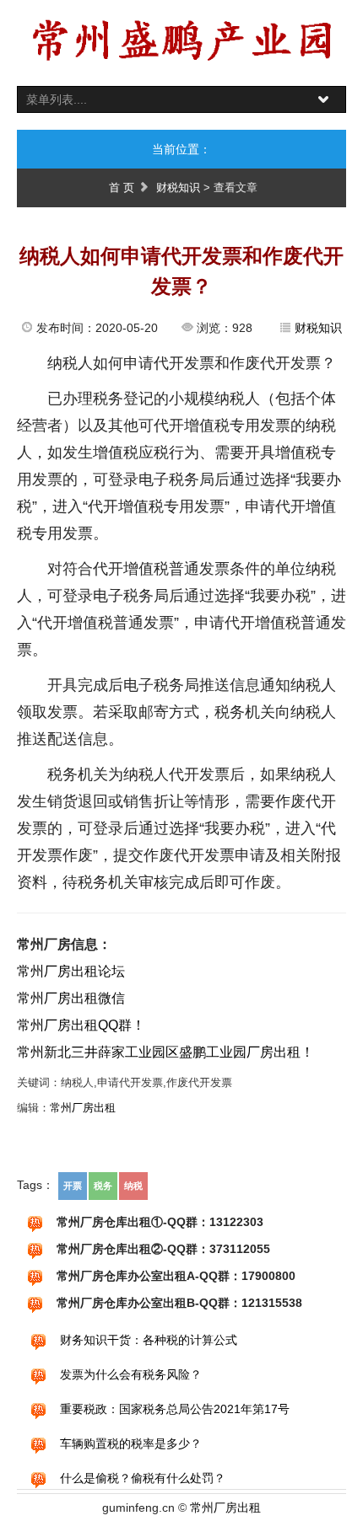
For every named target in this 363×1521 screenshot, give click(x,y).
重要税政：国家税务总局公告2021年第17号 (175, 1409)
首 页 (121, 187)
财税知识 (178, 187)
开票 (72, 1186)
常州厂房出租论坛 (71, 971)
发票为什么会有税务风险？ (131, 1374)
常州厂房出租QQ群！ (81, 1025)
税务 (103, 1186)
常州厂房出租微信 (71, 998)
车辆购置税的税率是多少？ (131, 1443)
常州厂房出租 (83, 1107)
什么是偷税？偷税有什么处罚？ (142, 1478)
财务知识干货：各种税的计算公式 (148, 1340)
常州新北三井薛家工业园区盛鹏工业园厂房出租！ (165, 1052)
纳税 (133, 1186)
